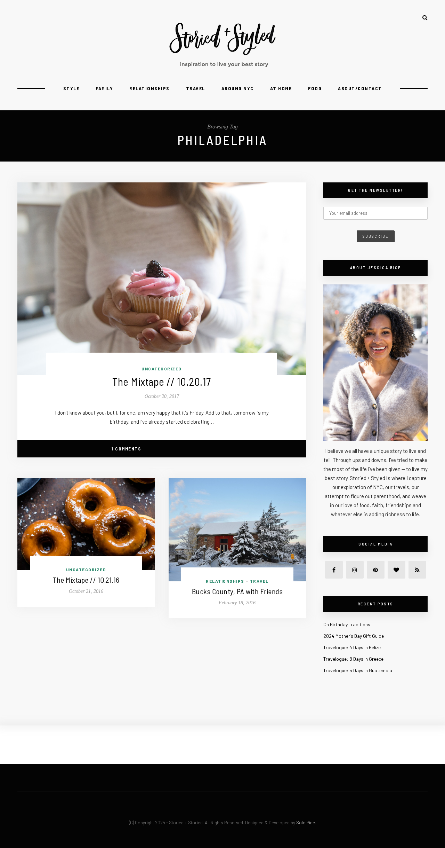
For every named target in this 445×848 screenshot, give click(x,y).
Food (315, 88)
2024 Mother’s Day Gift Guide (353, 636)
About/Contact (360, 88)
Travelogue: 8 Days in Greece (353, 659)
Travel (195, 88)
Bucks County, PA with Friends (237, 591)
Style (71, 88)
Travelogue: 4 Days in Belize (352, 647)
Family (104, 88)
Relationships (149, 88)
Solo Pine (305, 822)
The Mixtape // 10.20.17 (161, 381)
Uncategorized (161, 368)
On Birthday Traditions (346, 624)
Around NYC (237, 88)
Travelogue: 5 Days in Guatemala (357, 670)
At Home (281, 88)
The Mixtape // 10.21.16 (86, 579)
